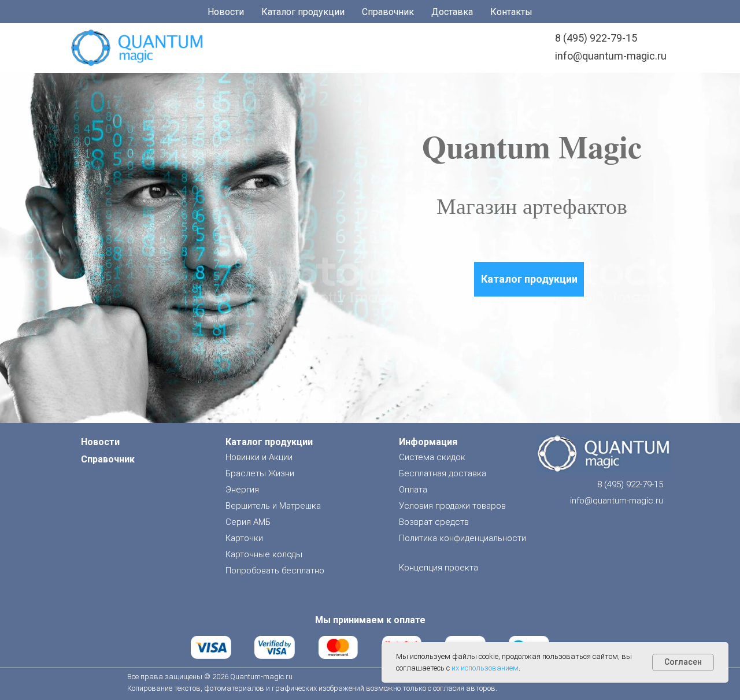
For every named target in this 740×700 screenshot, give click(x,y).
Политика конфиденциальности (462, 538)
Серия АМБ (248, 522)
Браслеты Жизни (259, 473)
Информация (428, 441)
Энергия (242, 489)
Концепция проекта (438, 567)
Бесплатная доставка (442, 473)
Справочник (388, 11)
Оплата (413, 489)
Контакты (511, 11)
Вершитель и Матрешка (273, 506)
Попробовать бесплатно (274, 570)
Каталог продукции (303, 11)
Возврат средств (434, 522)
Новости (226, 11)
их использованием (485, 668)
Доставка (452, 11)
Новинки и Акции (259, 457)
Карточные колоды (263, 554)
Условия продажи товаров (452, 506)
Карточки (244, 538)
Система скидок (432, 457)
